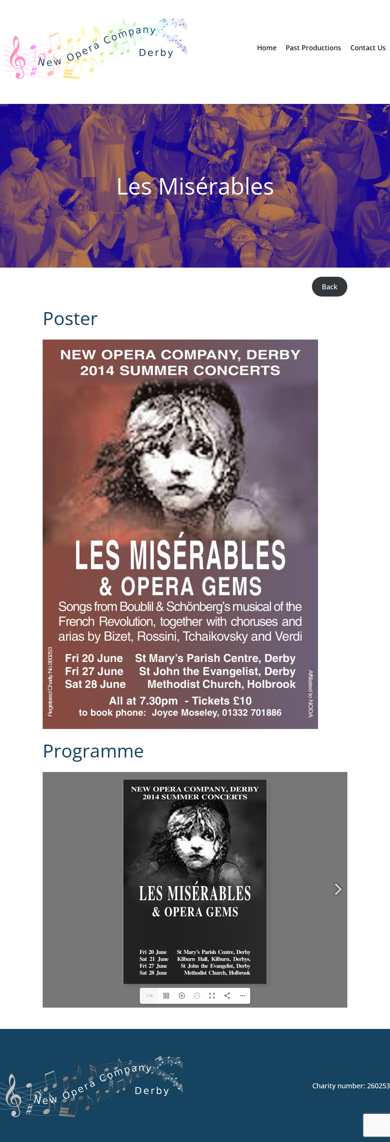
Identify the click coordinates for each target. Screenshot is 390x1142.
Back (329, 286)
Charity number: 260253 (351, 1085)
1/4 (149, 995)
